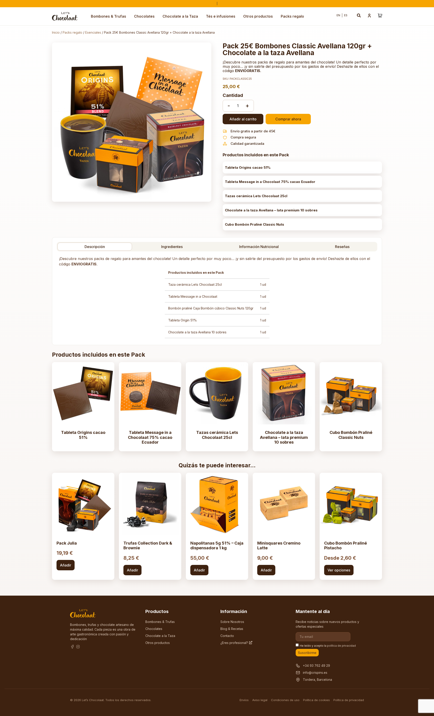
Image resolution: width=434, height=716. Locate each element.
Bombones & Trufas (108, 16)
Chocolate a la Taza (180, 16)
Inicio (56, 32)
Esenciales (93, 32)
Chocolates (144, 16)
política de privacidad (341, 645)
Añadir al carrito (243, 119)
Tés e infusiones (220, 16)
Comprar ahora (288, 119)
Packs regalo (292, 16)
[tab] (94, 247)
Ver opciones (339, 570)
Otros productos (258, 16)
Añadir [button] (65, 565)
